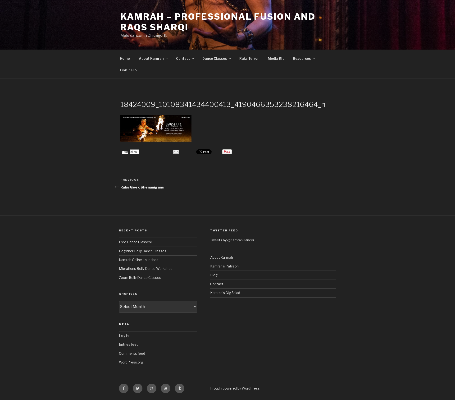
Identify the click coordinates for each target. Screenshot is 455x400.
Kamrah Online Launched (138, 260)
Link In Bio (128, 70)
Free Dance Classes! (135, 242)
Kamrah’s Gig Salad (225, 293)
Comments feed (132, 353)
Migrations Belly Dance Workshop (146, 269)
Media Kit (276, 58)
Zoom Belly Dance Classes (140, 278)
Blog (214, 275)
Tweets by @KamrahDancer (232, 240)
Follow (132, 152)
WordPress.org (131, 362)
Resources (302, 58)
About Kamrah (151, 58)
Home (125, 58)
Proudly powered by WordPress (235, 388)
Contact (183, 58)
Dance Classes (214, 58)
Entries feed (128, 344)
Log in (124, 336)
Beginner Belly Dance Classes (142, 251)
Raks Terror (249, 58)
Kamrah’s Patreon (224, 266)
